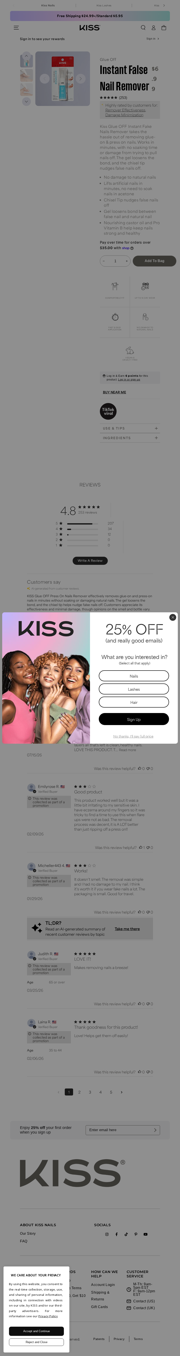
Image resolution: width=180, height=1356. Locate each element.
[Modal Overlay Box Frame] (90, 678)
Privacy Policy (48, 1316)
